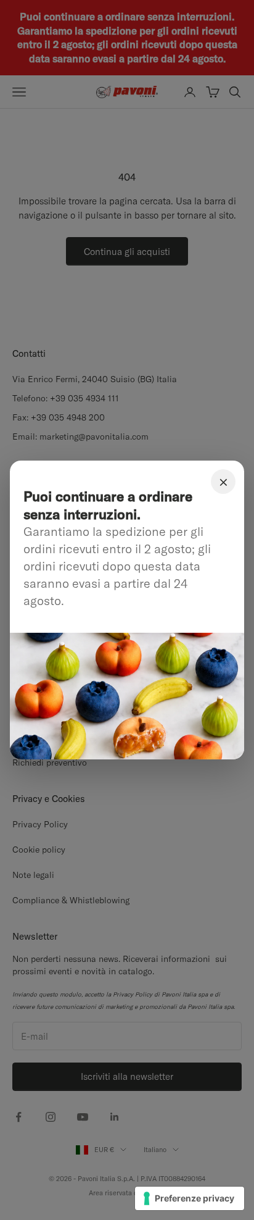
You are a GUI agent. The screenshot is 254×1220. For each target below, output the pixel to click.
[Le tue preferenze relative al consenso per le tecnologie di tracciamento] (189, 1198)
